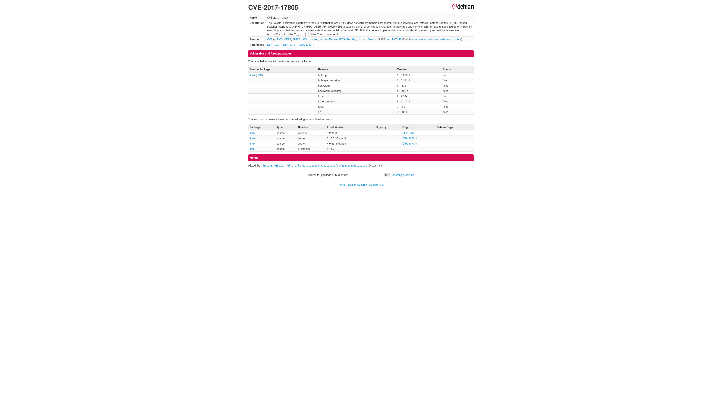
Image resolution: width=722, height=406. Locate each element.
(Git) (381, 184)
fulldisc (324, 39)
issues (434, 39)
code (427, 39)
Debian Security (357, 184)
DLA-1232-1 (274, 44)
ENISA (296, 39)
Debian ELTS (337, 39)
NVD (280, 39)
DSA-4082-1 (306, 44)
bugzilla (390, 39)
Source (373, 184)
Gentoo (372, 39)
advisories (417, 39)
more (458, 39)
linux (252, 75)
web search (447, 39)
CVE (269, 39)
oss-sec (313, 39)
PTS (259, 75)
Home (342, 184)
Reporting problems (402, 175)
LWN (304, 39)
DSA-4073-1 (290, 44)
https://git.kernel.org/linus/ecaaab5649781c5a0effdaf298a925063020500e (315, 165)
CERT (287, 39)
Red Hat (351, 39)
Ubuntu (362, 39)
